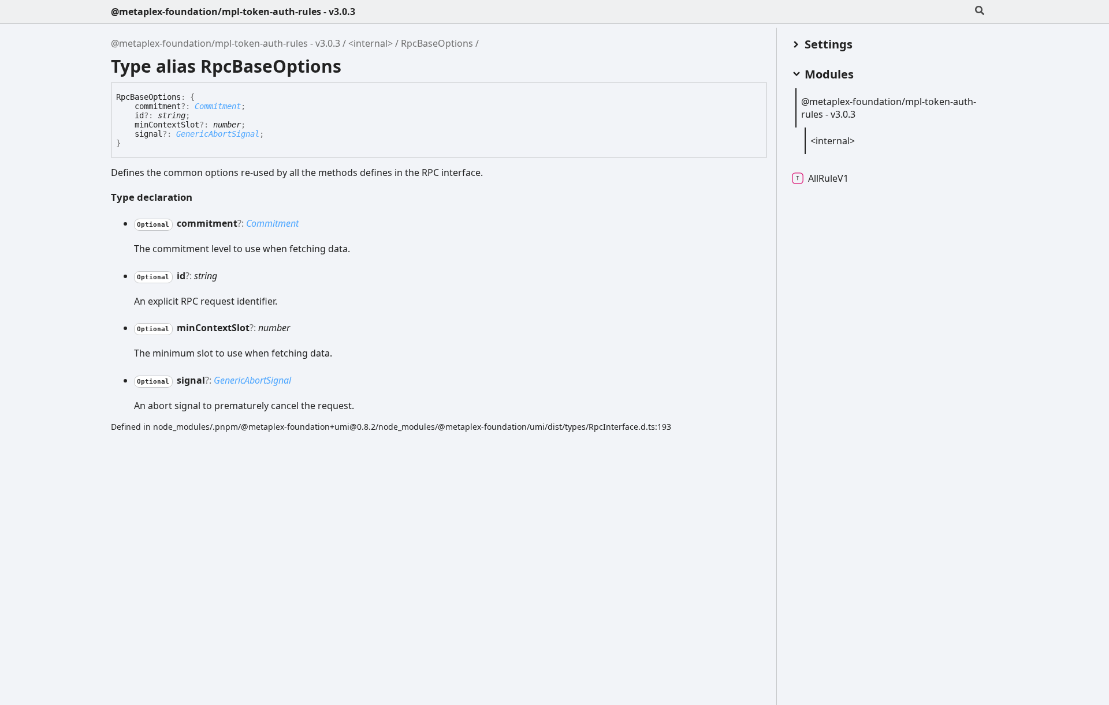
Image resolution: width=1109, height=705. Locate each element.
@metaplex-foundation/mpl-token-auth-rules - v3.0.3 (233, 11)
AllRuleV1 (828, 178)
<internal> (370, 43)
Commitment (218, 106)
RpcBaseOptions (437, 43)
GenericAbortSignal (217, 133)
